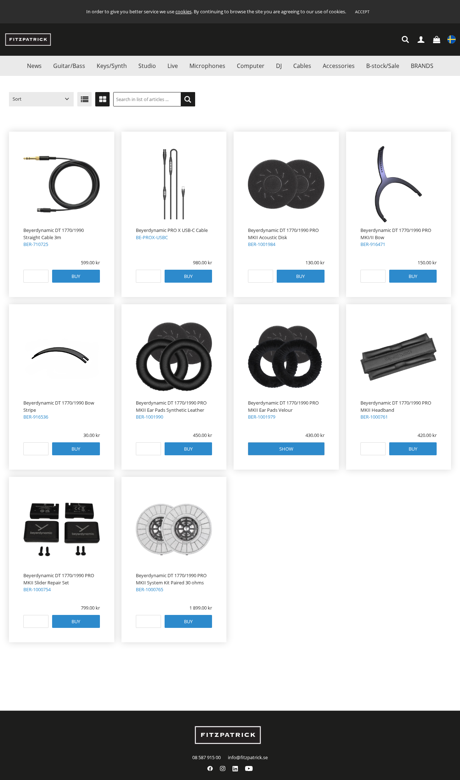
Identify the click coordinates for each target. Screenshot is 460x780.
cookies (183, 11)
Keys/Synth (112, 66)
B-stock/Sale (382, 66)
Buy (76, 276)
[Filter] (188, 99)
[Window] (102, 99)
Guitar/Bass (69, 66)
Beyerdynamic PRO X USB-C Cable (172, 230)
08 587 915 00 (206, 757)
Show (286, 449)
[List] (84, 99)
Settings (451, 39)
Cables (302, 66)
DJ (279, 66)
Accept (362, 11)
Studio (147, 66)
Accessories (339, 66)
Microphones (207, 66)
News (34, 66)
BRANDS (422, 66)
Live (172, 66)
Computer (250, 66)
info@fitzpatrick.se (248, 757)
